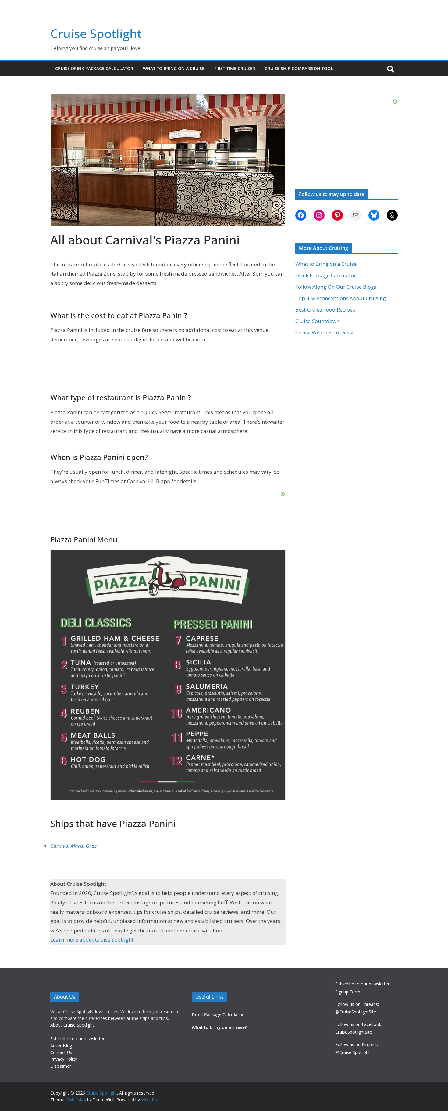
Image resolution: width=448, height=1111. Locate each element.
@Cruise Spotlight (352, 1052)
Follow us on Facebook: (358, 1024)
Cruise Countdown (317, 321)
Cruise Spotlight (96, 33)
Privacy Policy (63, 1059)
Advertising (61, 1046)
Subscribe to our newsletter (77, 1039)
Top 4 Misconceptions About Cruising (340, 298)
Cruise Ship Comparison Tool (299, 68)
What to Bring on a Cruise (173, 68)
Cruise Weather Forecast (324, 332)
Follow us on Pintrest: (356, 1044)
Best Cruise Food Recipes (325, 309)
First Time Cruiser (234, 68)
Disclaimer (60, 1066)
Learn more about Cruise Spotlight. (92, 939)
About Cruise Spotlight (72, 1025)
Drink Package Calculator (325, 275)
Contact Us (61, 1052)
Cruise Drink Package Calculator (94, 68)
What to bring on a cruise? (219, 1027)
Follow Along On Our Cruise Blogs (335, 286)
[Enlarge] (278, 557)
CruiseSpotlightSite (353, 1032)
